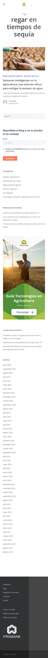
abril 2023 (6, 468)
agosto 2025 (7, 373)
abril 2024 (6, 425)
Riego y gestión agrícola (13, 76)
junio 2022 (7, 508)
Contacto (6, 596)
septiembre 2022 (9, 496)
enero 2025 (7, 389)
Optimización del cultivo (12, 181)
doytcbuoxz (7, 342)
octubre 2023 (8, 448)
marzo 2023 (7, 472)
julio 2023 (6, 456)
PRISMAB (12, 101)
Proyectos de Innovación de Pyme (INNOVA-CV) (21, 213)
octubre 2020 (8, 536)
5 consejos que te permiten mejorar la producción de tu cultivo (24, 225)
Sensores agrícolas (31, 76)
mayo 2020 (7, 540)
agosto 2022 (7, 500)
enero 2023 (7, 480)
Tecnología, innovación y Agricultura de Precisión (21, 197)
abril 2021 (6, 532)
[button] (4, 4)
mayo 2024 (7, 421)
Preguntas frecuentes (11, 592)
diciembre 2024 (8, 393)
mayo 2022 (7, 512)
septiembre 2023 (9, 452)
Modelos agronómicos (11, 177)
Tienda (5, 600)
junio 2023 (7, 460)
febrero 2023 (8, 476)
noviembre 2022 (9, 488)
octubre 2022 (8, 492)
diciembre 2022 (8, 484)
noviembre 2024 (9, 397)
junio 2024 (7, 417)
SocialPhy (6, 335)
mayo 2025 (7, 385)
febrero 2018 (8, 552)
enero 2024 (7, 436)
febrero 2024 (8, 432)
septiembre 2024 (9, 405)
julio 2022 (6, 504)
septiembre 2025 (9, 369)
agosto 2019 (7, 548)
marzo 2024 (7, 429)
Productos (7, 584)
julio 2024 (6, 413)
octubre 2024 (8, 401)
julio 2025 (6, 377)
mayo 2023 (7, 464)
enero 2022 (7, 528)
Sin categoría (8, 193)
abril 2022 (6, 516)
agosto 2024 (7, 409)
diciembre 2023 (8, 440)
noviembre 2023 (9, 444)
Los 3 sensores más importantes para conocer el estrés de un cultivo (21, 218)
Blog (4, 588)
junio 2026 (7, 365)
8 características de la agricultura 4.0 (28, 342)
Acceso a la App (9, 609)
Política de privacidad (11, 613)
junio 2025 (7, 381)
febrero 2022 (8, 524)
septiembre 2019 (9, 544)
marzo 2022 (7, 520)
